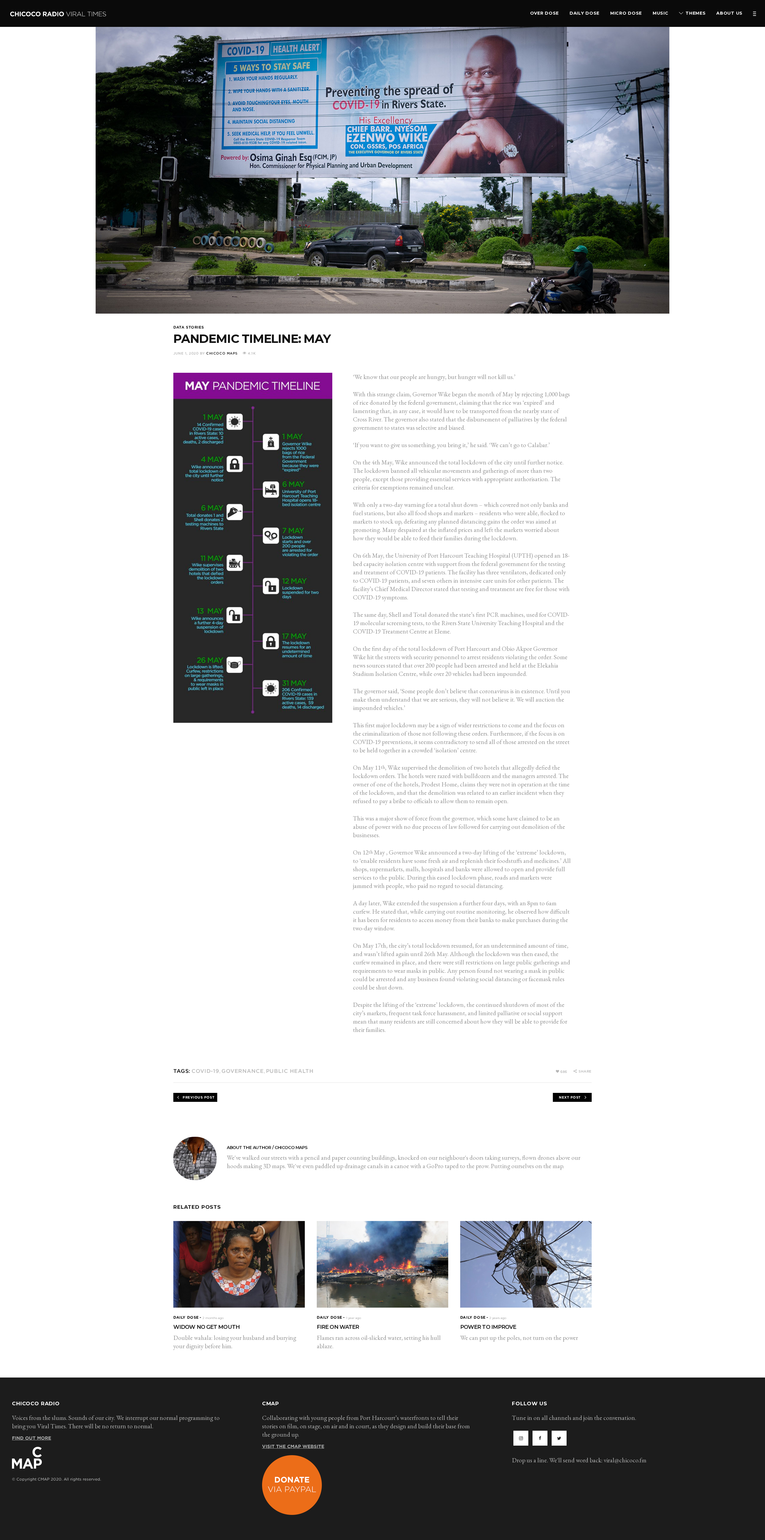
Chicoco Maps (222, 353)
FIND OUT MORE (31, 1438)
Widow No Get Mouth (206, 1327)
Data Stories (188, 327)
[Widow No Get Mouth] (239, 1264)
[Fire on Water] (382, 1264)
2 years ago (497, 1318)
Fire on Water (338, 1327)
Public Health (290, 1071)
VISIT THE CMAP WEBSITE (293, 1446)
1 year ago (353, 1318)
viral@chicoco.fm (625, 1460)
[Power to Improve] (526, 1264)
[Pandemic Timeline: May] (195, 1158)
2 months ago (213, 1318)
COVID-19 (205, 1071)
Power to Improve (488, 1327)
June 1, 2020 (186, 353)
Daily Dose (186, 1317)
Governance (242, 1071)
